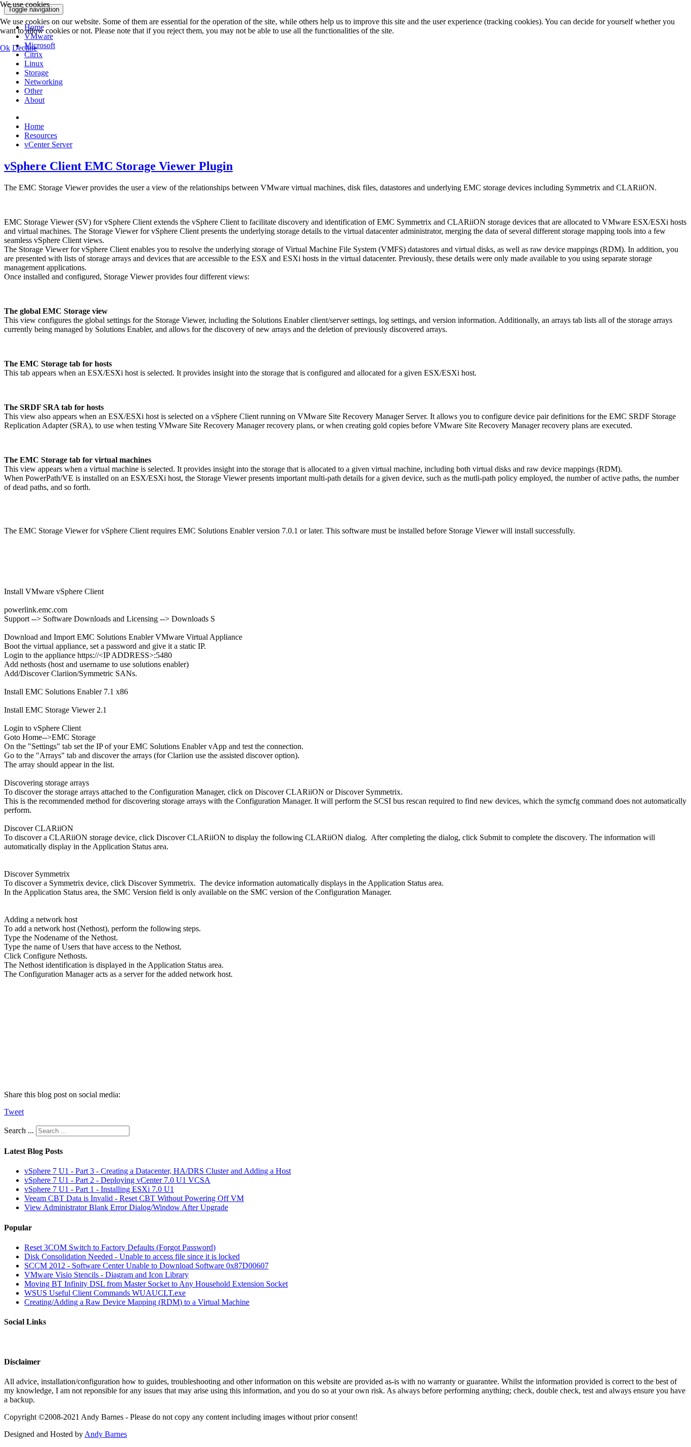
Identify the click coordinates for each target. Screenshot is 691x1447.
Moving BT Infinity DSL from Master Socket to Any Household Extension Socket (156, 1283)
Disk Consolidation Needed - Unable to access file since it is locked (132, 1256)
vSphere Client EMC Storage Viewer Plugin (118, 166)
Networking (43, 81)
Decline (24, 48)
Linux (34, 63)
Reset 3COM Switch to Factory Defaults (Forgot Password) (119, 1247)
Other (33, 91)
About (34, 100)
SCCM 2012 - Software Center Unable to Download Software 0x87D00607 (146, 1265)
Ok (5, 48)
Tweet (14, 1111)
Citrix (33, 54)
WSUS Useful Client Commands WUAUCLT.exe (105, 1293)
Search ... (19, 1130)
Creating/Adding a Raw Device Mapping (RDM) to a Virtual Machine (136, 1302)
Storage (36, 72)
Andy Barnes (105, 1434)
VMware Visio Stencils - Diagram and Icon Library (106, 1274)
